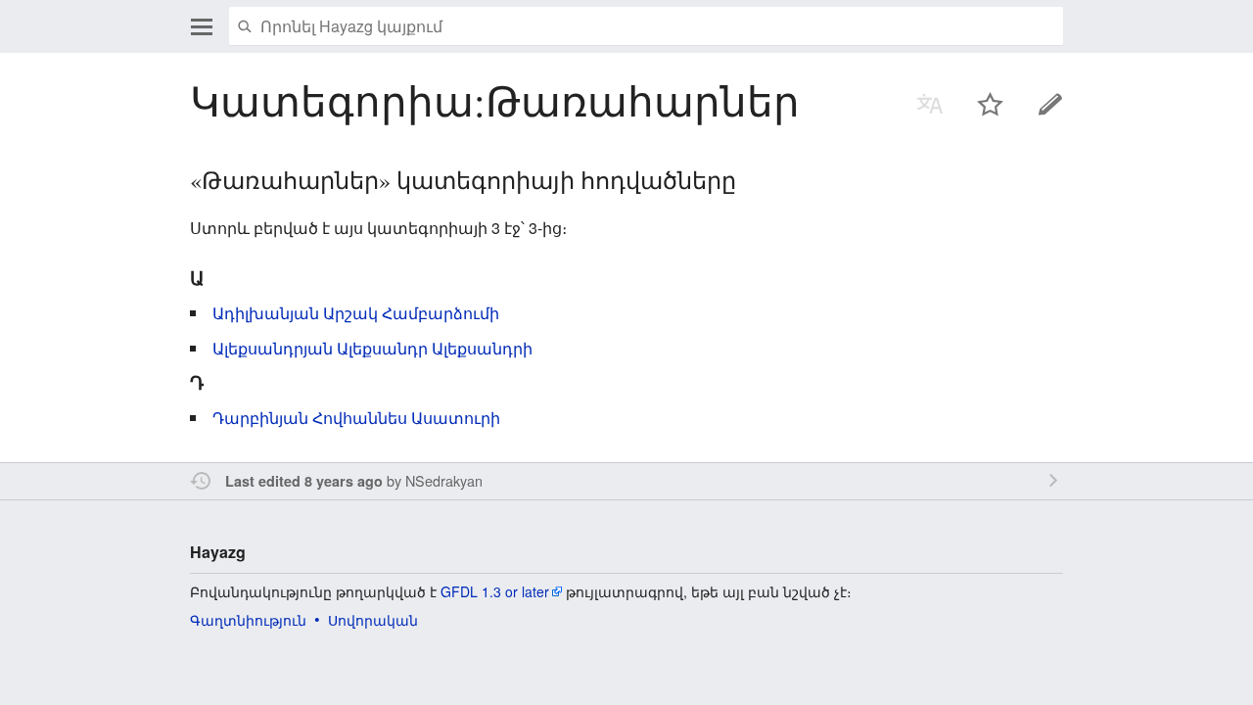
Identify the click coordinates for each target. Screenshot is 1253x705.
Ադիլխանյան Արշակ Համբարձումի (355, 313)
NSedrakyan (444, 480)
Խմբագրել (1050, 104)
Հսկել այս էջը (990, 104)
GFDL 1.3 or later (495, 591)
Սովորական (373, 620)
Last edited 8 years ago (304, 481)
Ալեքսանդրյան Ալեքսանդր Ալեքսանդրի (372, 348)
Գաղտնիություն (248, 620)
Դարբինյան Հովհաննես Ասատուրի (356, 417)
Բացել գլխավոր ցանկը (201, 26)
